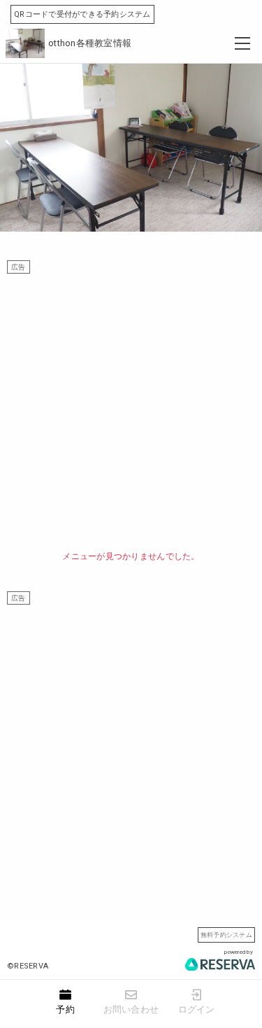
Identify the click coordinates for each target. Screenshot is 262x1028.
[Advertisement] (131, 405)
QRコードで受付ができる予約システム (82, 14)
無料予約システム (226, 934)
